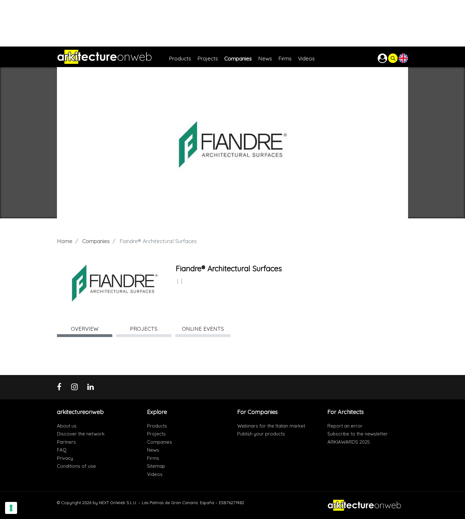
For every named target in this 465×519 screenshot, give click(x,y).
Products (157, 426)
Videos (155, 474)
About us (67, 426)
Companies (96, 241)
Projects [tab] (144, 328)
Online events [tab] (203, 328)
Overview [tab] (84, 328)
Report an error (345, 426)
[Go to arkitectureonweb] (113, 57)
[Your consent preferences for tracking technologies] (11, 508)
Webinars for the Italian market (271, 426)
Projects (156, 434)
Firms (153, 458)
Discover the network (81, 434)
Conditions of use (76, 466)
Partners (66, 442)
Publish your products (261, 434)
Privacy (65, 458)
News (153, 450)
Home (64, 241)
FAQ (61, 450)
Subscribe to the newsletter (357, 434)
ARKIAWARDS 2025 (348, 442)
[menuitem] (183, 57)
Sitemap (156, 466)
